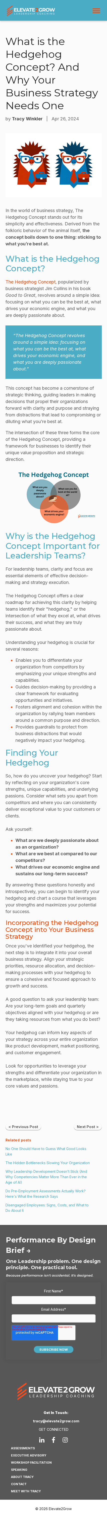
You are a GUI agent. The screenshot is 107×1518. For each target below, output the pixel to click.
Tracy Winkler (27, 118)
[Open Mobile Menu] (97, 12)
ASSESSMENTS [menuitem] (23, 1448)
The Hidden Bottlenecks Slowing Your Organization (47, 1163)
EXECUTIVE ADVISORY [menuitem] (28, 1455)
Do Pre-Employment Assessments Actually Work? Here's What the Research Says (45, 1193)
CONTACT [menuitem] (19, 1484)
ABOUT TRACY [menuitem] (22, 1477)
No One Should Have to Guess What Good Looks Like (45, 1151)
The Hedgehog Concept (30, 281)
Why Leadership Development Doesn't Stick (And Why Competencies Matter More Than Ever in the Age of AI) (46, 1176)
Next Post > (88, 1126)
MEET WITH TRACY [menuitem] (26, 1491)
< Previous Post (23, 1126)
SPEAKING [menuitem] (19, 1470)
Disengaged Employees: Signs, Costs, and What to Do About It (47, 1208)
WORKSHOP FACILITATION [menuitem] (31, 1462)
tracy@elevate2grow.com (56, 1421)
